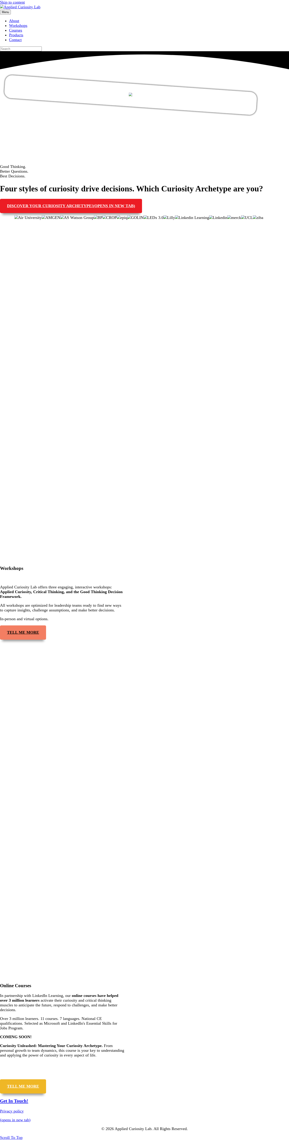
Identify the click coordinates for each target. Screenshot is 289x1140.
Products (16, 35)
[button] (11, 1137)
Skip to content (12, 2)
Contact (15, 39)
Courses (15, 30)
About (14, 21)
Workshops (18, 25)
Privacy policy (12, 1111)
